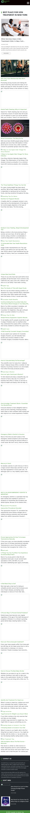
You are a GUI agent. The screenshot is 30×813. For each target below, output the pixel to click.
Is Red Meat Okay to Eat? (8, 583)
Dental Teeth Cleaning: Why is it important (14, 109)
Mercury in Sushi (6, 463)
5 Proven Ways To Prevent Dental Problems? (14, 613)
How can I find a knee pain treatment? (12, 642)
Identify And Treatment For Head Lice (12, 700)
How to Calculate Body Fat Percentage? (13, 360)
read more (6, 53)
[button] (28, 3)
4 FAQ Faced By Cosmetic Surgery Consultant (15, 331)
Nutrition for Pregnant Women (10, 199)
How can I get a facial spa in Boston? (12, 374)
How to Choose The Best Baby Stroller (12, 671)
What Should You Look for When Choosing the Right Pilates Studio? (19, 788)
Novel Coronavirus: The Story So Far (12, 138)
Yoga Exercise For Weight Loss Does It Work (14, 714)
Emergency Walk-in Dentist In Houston (12, 434)
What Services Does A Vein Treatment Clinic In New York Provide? (12, 40)
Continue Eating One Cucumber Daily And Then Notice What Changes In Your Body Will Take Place (14, 303)
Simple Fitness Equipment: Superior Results (14, 317)
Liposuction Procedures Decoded (11, 508)
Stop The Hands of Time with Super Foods (13, 288)
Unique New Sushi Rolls (8, 274)
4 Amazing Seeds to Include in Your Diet (13, 727)
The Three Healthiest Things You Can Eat (13, 185)
